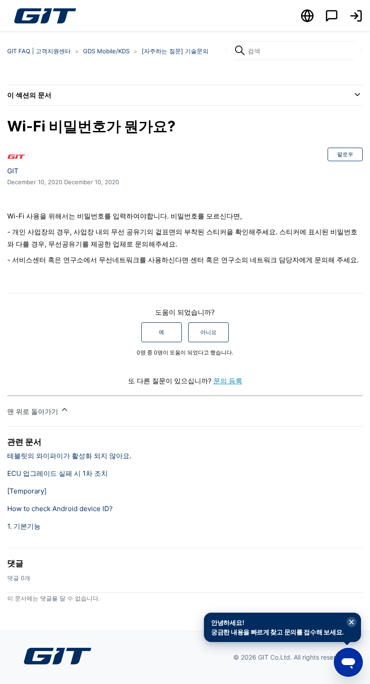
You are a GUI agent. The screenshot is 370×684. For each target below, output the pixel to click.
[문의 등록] (331, 15)
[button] (356, 15)
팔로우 (345, 154)
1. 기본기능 (24, 526)
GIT (12, 171)
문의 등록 (227, 381)
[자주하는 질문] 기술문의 (175, 51)
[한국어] (307, 15)
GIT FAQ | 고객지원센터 (39, 51)
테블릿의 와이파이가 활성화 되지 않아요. (69, 455)
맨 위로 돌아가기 (33, 411)
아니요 (208, 332)
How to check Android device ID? (60, 508)
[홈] (44, 15)
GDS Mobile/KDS (106, 51)
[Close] (351, 623)
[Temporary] (26, 491)
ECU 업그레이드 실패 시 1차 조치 (57, 473)
